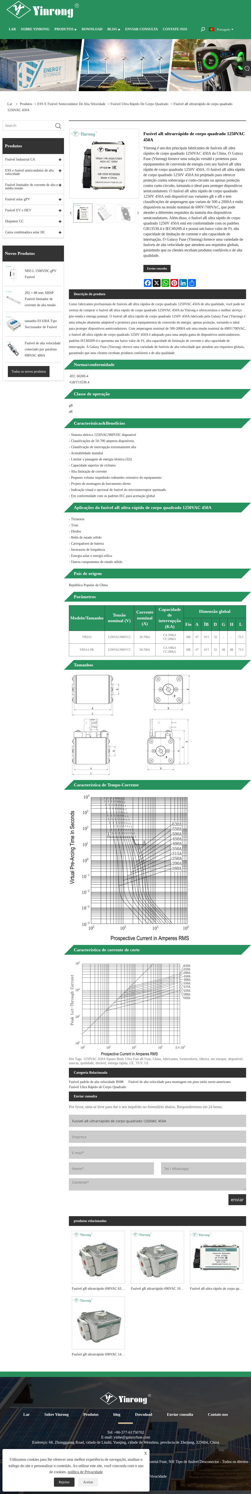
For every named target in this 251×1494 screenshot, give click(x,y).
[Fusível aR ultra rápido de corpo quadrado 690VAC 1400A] (216, 1256)
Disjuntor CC (14, 221)
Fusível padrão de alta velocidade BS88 (96, 1082)
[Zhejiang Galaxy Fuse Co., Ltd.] (42, 9)
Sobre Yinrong (56, 1414)
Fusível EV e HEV (18, 210)
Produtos (26, 104)
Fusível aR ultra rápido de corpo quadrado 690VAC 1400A (218, 1288)
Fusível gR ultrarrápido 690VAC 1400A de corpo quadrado (100, 1354)
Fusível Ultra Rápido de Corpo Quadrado (139, 104)
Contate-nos (218, 1414)
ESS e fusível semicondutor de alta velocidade (71, 104)
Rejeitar (64, 1482)
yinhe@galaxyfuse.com (131, 1437)
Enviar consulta (157, 268)
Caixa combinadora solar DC (25, 232)
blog (116, 1414)
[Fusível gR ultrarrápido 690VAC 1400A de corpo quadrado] (98, 1322)
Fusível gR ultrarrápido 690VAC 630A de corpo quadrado (100, 1288)
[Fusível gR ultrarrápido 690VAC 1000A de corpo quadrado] (157, 1256)
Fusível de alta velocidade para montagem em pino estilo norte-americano (179, 1082)
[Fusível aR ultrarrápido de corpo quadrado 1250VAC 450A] (83, 213)
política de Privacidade (85, 1472)
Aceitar (88, 1482)
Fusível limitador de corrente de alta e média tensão (31, 186)
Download (143, 1414)
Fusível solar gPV (17, 199)
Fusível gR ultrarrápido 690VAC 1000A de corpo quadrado (159, 1288)
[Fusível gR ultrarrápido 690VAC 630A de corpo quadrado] (98, 1256)
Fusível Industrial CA (20, 159)
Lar (26, 1414)
